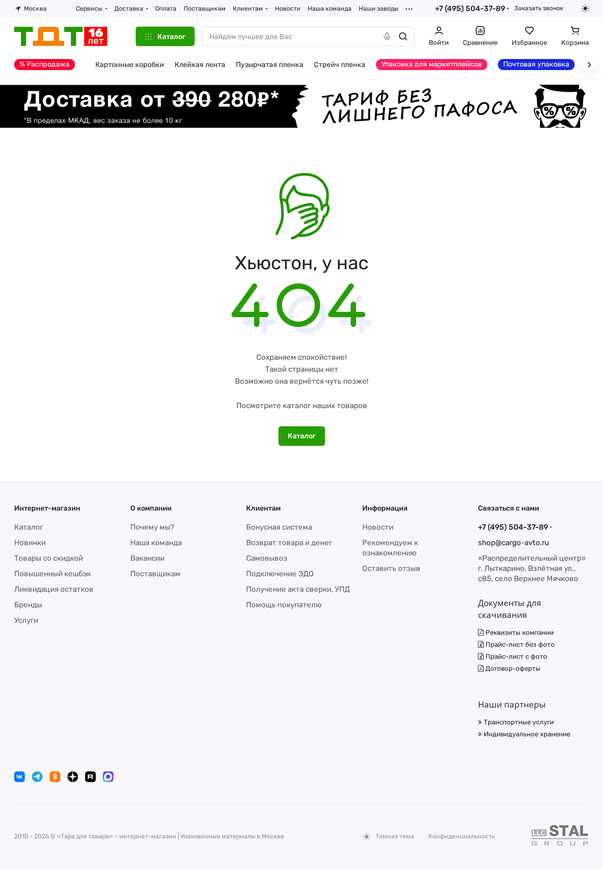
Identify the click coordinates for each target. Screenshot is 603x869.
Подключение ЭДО (280, 573)
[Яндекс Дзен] (72, 776)
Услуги (26, 620)
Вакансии (147, 558)
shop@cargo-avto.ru (513, 542)
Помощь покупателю (284, 604)
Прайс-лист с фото (515, 657)
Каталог (28, 527)
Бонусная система (279, 527)
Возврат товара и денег (289, 542)
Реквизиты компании (519, 633)
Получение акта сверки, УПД (298, 589)
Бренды (28, 604)
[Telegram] (37, 776)
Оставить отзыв (391, 568)
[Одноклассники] (55, 776)
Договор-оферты (512, 668)
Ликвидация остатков (54, 589)
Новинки (30, 542)
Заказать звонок (538, 8)
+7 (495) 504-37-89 (470, 8)
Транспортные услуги (518, 722)
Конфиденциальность (461, 836)
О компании (151, 508)
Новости (377, 527)
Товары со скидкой (48, 558)
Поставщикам (155, 573)
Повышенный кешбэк (52, 573)
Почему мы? (152, 527)
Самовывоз (266, 558)
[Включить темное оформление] (585, 8)
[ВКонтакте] (19, 776)
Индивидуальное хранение (526, 734)
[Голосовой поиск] (387, 36)
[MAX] (108, 776)
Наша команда (156, 542)
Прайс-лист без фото (519, 645)
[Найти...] (403, 36)
